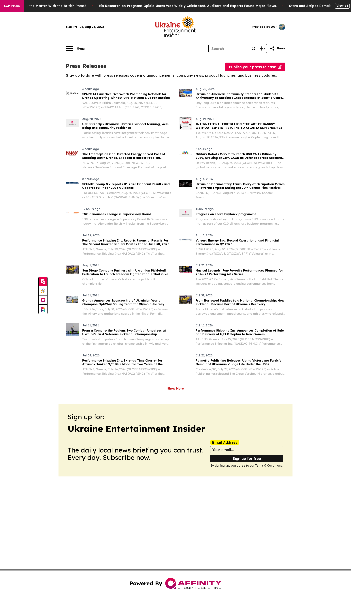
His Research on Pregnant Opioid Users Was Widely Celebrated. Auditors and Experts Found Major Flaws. (188, 6)
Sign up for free (247, 458)
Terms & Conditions (268, 465)
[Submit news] (43, 281)
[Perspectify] (43, 291)
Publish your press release (252, 67)
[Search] (253, 48)
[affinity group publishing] (43, 300)
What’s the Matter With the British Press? (51, 6)
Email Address (224, 442)
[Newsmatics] (43, 309)
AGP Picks (12, 6)
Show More (175, 388)
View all (342, 6)
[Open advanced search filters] (262, 48)
